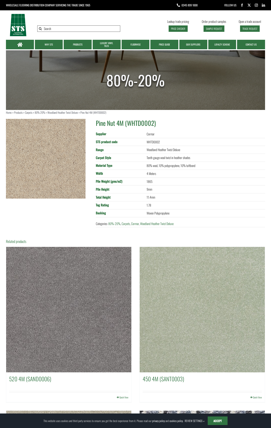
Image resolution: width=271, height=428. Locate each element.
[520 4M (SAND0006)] (68, 309)
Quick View (123, 397)
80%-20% (40, 112)
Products (18, 112)
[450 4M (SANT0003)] (202, 309)
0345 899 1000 (190, 5)
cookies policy (176, 421)
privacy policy (158, 421)
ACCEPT (217, 421)
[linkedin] (263, 5)
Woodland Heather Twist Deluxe (62, 112)
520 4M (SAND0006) (30, 379)
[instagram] (256, 5)
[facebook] (242, 5)
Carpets (28, 112)
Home (9, 112)
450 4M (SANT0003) (163, 379)
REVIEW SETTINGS (194, 421)
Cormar (135, 223)
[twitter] (249, 5)
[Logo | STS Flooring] (18, 15)
